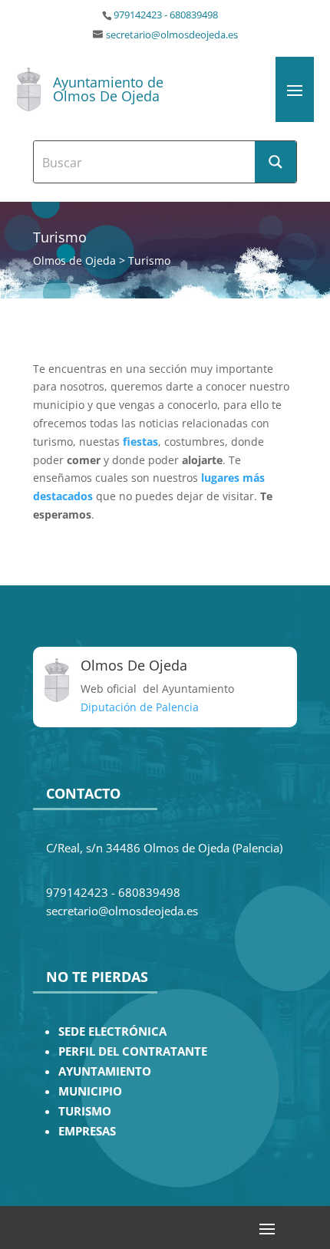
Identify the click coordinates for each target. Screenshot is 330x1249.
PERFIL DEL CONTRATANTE (132, 1051)
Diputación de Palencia (140, 707)
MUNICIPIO (90, 1091)
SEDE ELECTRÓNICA (112, 1031)
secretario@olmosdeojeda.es (172, 34)
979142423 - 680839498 (166, 14)
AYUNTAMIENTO (104, 1071)
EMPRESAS (87, 1131)
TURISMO (84, 1111)
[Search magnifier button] (275, 162)
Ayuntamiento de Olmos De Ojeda (108, 89)
